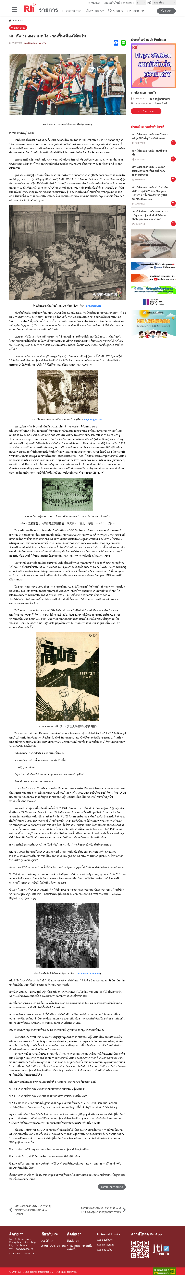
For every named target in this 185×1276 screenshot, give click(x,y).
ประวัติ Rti (46, 1240)
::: (89, 2)
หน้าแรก (96, 2)
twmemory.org (93, 305)
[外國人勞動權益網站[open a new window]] (153, 326)
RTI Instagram (105, 1244)
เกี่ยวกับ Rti (49, 1234)
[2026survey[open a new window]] (153, 245)
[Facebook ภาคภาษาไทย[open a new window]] (153, 268)
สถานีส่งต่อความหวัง (35, 43)
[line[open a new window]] (123, 43)
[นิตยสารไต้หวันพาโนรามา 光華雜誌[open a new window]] (153, 292)
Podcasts (128, 2)
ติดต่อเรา (16, 1234)
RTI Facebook (105, 1239)
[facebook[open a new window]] (116, 43)
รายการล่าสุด (73, 10)
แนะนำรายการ (146, 111)
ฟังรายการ (19, 27)
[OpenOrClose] (14, 10)
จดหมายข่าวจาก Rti (53, 1245)
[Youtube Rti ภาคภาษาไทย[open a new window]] (153, 280)
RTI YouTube (104, 1249)
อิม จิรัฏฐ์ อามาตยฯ (159, 99)
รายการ (18, 20)
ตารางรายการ (136, 10)
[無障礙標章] (164, 1271)
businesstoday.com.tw (88, 973)
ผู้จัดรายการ (115, 10)
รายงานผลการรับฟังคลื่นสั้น (79, 1247)
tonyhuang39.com (93, 419)
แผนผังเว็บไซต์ (113, 2)
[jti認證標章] (162, 1250)
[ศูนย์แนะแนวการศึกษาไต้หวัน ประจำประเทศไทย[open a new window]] (153, 304)
